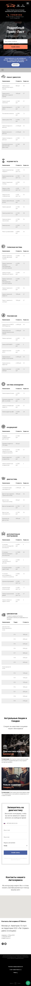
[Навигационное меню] (28, 3)
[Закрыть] (29, 516)
